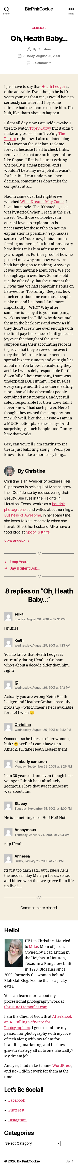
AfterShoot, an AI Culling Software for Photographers (38, 1022)
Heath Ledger (53, 86)
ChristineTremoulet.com (25, 1007)
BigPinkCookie (39, 9)
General (39, 28)
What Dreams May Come (42, 201)
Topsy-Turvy (40, 128)
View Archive (16, 541)
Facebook (16, 1100)
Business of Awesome (22, 515)
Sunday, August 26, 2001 (42, 56)
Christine (44, 49)
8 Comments (41, 63)
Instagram (17, 1120)
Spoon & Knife (38, 532)
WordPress (61, 1065)
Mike (33, 946)
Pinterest (16, 1110)
